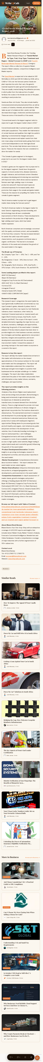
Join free (36, 3)
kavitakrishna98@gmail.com (17, 38)
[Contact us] (37, 1057)
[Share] (31, 1057)
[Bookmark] (25, 1057)
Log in (28, 3)
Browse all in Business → (32, 857)
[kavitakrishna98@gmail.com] (4, 39)
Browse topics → (35, 578)
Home (3, 8)
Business (8, 8)
